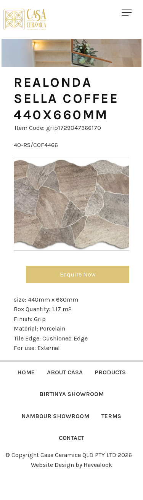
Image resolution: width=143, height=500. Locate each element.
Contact (71, 437)
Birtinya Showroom (71, 394)
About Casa (65, 372)
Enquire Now (78, 274)
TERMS (111, 416)
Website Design (52, 464)
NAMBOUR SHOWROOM (55, 416)
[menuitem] (26, 372)
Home (26, 372)
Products (110, 372)
